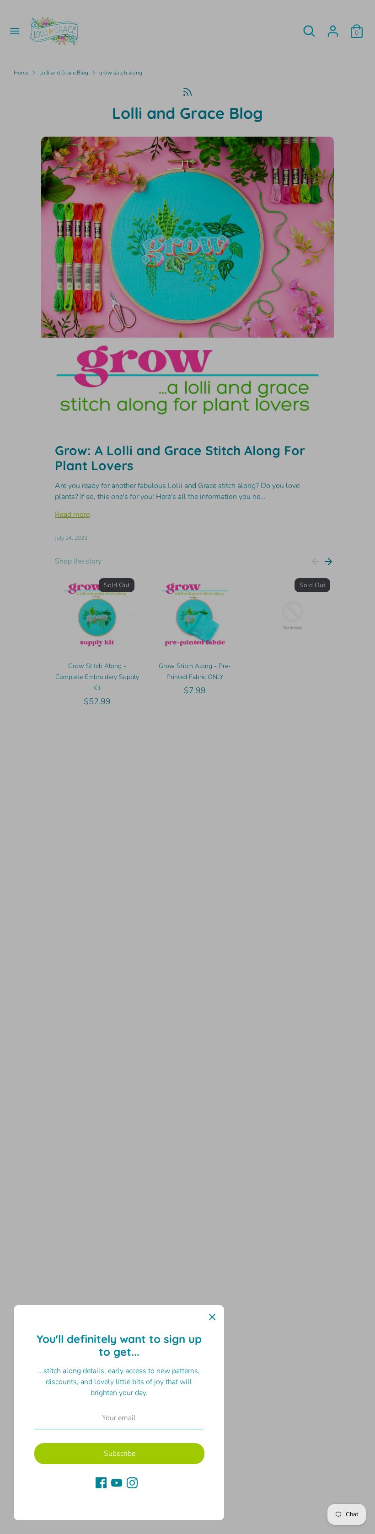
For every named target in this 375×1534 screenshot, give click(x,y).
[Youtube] (116, 1482)
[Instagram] (132, 1482)
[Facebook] (101, 1482)
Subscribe (119, 1454)
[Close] (212, 1317)
